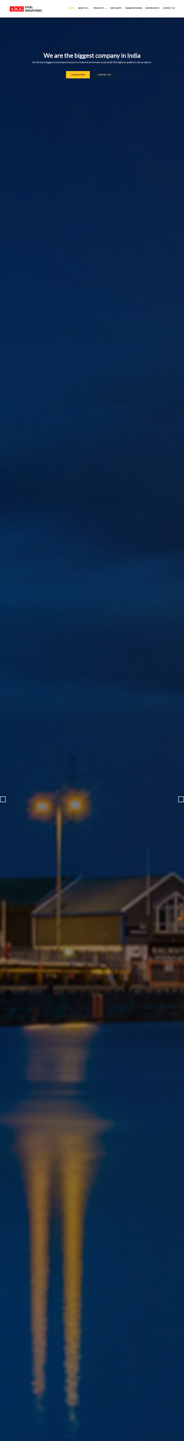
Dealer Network (133, 8)
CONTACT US (104, 74)
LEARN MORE (78, 74)
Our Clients (116, 8)
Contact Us (169, 8)
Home (71, 8)
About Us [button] (82, 8)
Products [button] (99, 8)
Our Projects (152, 8)
